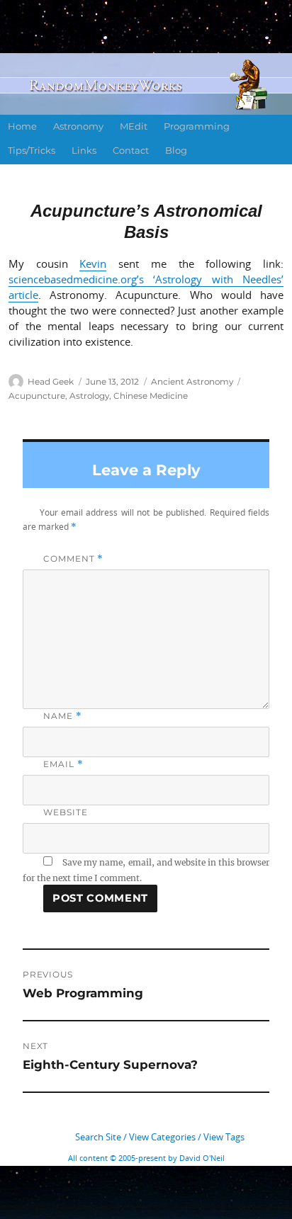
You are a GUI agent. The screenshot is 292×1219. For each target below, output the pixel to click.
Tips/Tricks (31, 150)
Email (63, 764)
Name (62, 715)
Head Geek (51, 381)
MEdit (133, 126)
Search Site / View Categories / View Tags (160, 1136)
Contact (131, 150)
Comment (73, 558)
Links (84, 150)
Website (65, 812)
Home (22, 126)
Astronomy (78, 126)
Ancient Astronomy (192, 381)
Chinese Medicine (150, 395)
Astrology (89, 395)
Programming (197, 126)
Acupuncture (37, 395)
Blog (176, 150)
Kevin (92, 263)
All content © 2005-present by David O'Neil (146, 1158)
